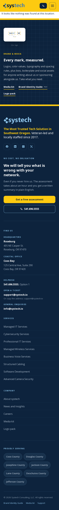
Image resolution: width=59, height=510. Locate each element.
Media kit (9, 86)
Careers (8, 414)
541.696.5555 (31, 209)
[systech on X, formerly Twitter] (31, 146)
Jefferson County (15, 481)
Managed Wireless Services (19, 349)
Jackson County (39, 465)
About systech (12, 399)
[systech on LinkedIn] (15, 146)
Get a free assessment (29, 199)
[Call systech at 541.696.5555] (43, 6)
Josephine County (15, 465)
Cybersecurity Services (16, 334)
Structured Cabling (14, 364)
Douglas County (34, 456)
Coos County (13, 456)
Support (41, 503)
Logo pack (9, 93)
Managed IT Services (15, 326)
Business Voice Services (17, 356)
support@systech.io (16, 294)
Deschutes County (36, 473)
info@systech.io (13, 308)
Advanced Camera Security (18, 379)
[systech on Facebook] (7, 146)
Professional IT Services (17, 341)
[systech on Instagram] (23, 146)
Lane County (13, 473)
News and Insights (14, 406)
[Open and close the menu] (52, 5)
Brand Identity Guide (33, 86)
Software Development (17, 371)
